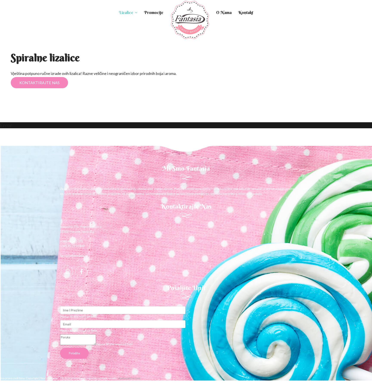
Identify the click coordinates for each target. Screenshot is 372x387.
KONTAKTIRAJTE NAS (39, 82)
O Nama (224, 12)
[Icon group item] (67, 272)
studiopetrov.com (129, 378)
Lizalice (126, 12)
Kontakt (245, 12)
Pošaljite (74, 353)
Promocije (153, 12)
